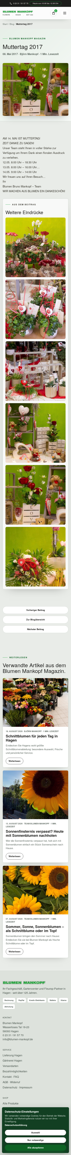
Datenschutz (10, 1087)
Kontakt (7, 1077)
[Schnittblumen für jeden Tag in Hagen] (35, 702)
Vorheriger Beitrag (35, 610)
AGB (5, 1082)
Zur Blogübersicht (35, 619)
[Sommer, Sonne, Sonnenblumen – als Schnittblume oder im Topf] (35, 890)
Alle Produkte (10, 1103)
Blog (12, 24)
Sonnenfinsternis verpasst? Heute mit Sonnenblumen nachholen (35, 833)
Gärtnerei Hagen (12, 1060)
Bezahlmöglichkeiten (15, 1071)
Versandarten (10, 1066)
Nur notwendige (35, 1140)
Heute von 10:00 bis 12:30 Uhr (46, 3)
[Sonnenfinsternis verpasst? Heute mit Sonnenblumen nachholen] (35, 794)
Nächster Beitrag (35, 629)
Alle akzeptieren (35, 1147)
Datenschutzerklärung (16, 1125)
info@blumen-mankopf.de (18, 1039)
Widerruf (15, 1082)
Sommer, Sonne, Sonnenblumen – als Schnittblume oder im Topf (35, 928)
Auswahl (35, 1132)
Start (5, 24)
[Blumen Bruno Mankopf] (24, 983)
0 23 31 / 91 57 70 (20, 3)
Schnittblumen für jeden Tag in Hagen (32, 738)
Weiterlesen (16, 761)
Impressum (25, 1087)
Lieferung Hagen (12, 1055)
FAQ (16, 1077)
